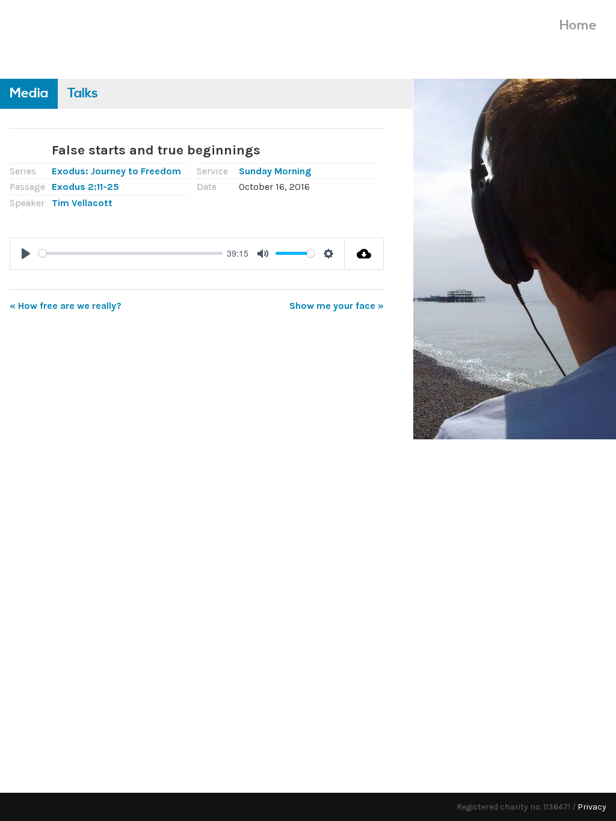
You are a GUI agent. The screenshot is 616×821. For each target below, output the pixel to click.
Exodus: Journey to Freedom (116, 171)
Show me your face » (336, 305)
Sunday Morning (275, 171)
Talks (82, 93)
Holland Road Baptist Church (103, 34)
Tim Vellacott (82, 203)
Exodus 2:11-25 (85, 186)
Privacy (592, 807)
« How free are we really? (66, 305)
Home (578, 25)
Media (29, 93)
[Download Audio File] (364, 253)
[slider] (130, 253)
